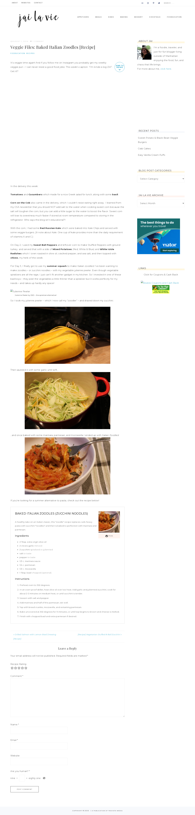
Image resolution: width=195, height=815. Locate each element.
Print (110, 536)
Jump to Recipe (120, 66)
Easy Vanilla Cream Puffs (151, 155)
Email (14, 740)
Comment (16, 676)
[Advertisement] (161, 100)
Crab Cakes (144, 148)
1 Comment (38, 41)
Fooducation (17, 53)
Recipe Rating (18, 664)
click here (165, 68)
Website (15, 755)
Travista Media (115, 811)
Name (14, 724)
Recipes (30, 53)
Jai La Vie (39, 19)
